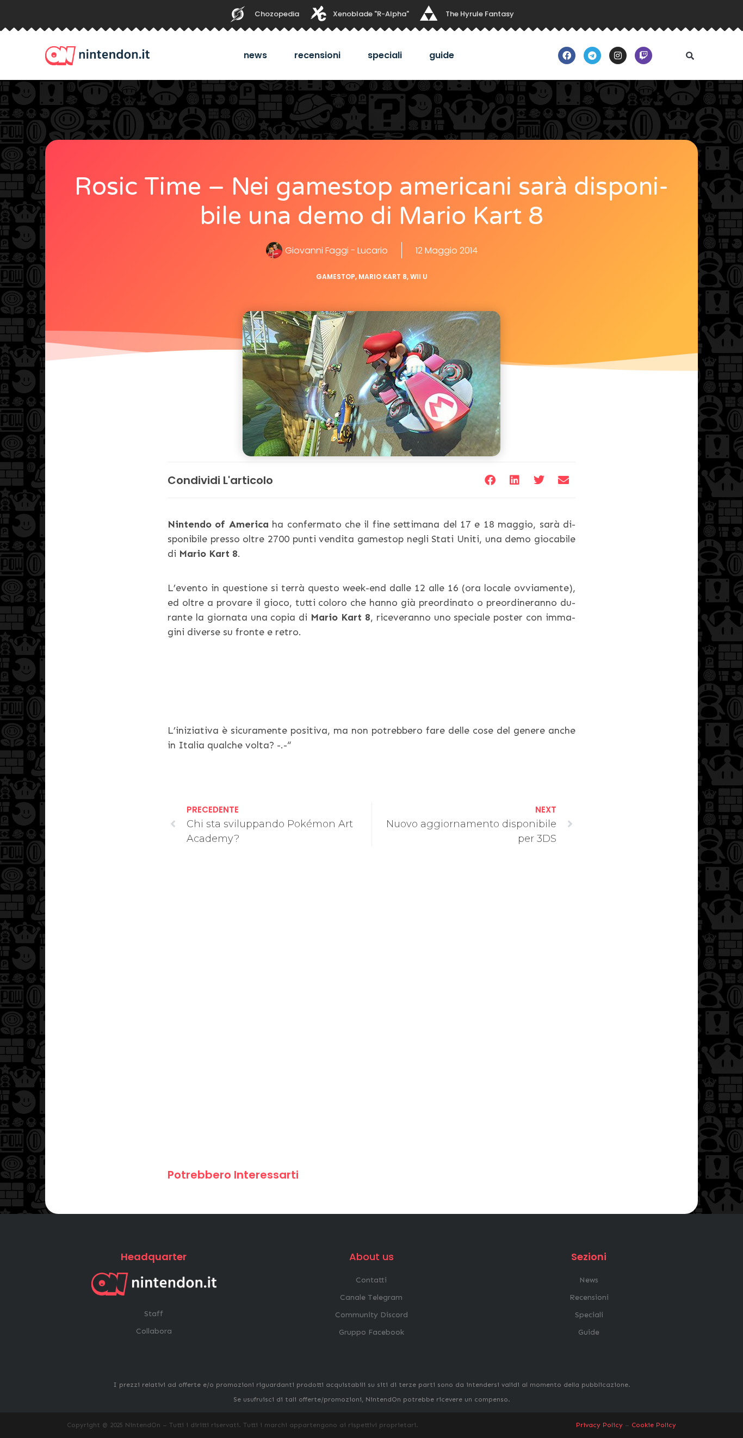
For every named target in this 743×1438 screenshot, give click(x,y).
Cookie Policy (653, 1425)
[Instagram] (618, 55)
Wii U (419, 276)
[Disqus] (371, 1012)
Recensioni (317, 55)
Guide (441, 55)
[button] (690, 55)
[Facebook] (566, 55)
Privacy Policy (599, 1425)
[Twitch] (643, 55)
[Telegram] (592, 55)
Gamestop (335, 276)
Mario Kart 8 (382, 276)
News (255, 55)
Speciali (385, 55)
